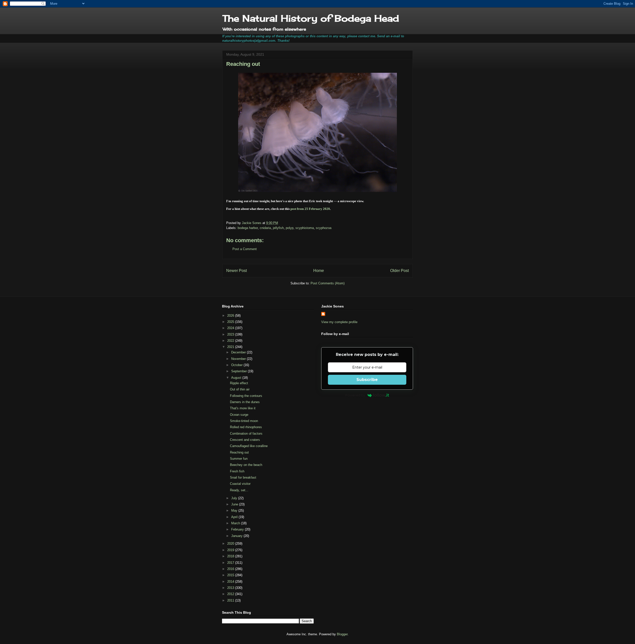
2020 (231, 543)
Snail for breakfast (243, 477)
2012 (231, 594)
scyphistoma (304, 228)
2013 (231, 588)
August (236, 377)
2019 (231, 550)
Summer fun (239, 458)
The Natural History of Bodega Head (310, 18)
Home (318, 270)
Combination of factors (246, 433)
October (237, 365)
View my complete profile (339, 322)
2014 (231, 581)
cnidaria (265, 228)
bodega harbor (248, 228)
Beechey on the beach (246, 465)
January (237, 536)
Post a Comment (244, 249)
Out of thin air (240, 389)
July (234, 498)
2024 (231, 328)
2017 (231, 563)
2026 (231, 315)
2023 (231, 334)
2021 (231, 347)
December (239, 352)
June (235, 504)
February (238, 529)
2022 (231, 340)
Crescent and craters (245, 440)
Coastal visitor (240, 484)
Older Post (399, 270)
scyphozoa (323, 228)
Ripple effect (239, 383)
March (236, 523)
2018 (231, 556)
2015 (231, 575)
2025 (231, 322)
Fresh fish (237, 471)
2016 (231, 569)
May (234, 510)
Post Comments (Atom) (328, 283)
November (239, 359)
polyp (289, 228)
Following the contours (246, 396)
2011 (231, 600)
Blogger (342, 634)
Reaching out (239, 452)
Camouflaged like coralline (249, 446)
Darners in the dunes (245, 402)
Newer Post (236, 270)
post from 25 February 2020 (310, 209)
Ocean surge (239, 415)
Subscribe (367, 379)
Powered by (355, 395)
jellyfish (278, 228)
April (235, 517)
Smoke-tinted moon (244, 421)
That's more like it (242, 408)
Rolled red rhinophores (246, 427)
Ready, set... (239, 490)
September (239, 371)
